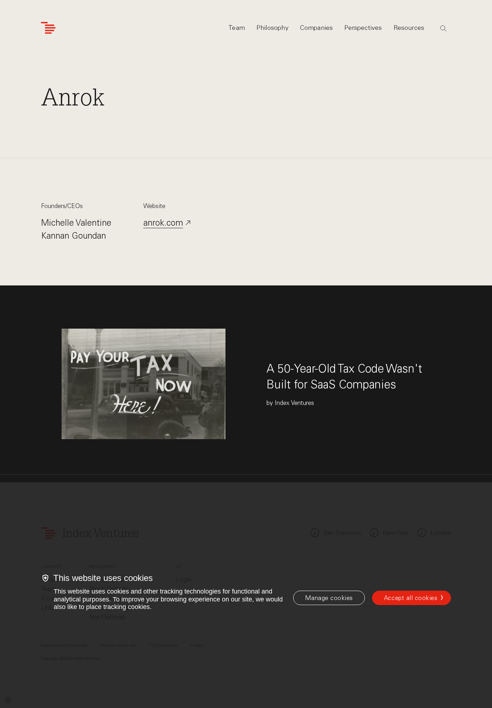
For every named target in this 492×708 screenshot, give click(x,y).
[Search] (443, 28)
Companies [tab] (316, 28)
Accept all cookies (410, 597)
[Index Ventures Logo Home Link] (48, 28)
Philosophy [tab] (272, 28)
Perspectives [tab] (363, 28)
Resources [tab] (409, 28)
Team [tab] (236, 28)
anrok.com (163, 222)
